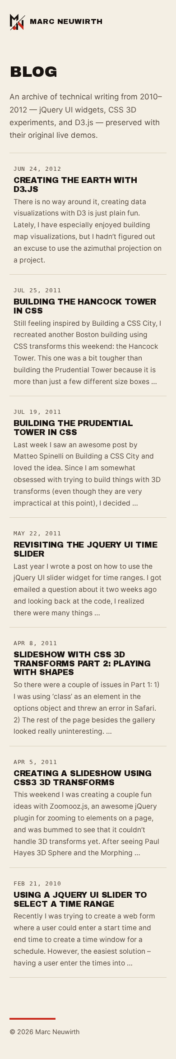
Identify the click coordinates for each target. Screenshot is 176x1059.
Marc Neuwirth (66, 21)
